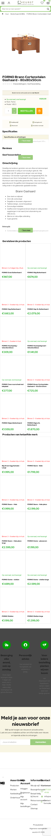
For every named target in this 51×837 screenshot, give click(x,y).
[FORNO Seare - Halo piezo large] (13, 524)
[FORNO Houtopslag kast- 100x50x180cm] (38, 329)
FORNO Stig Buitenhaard (36, 273)
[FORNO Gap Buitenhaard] (13, 292)
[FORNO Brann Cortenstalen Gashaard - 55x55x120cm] (38, 368)
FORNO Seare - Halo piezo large (11, 542)
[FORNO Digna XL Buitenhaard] (38, 406)
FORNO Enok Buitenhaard (11, 273)
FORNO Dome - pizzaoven (37, 541)
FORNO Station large (35, 616)
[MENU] (3, 3)
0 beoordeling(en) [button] (19, 84)
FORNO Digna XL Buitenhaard (33, 424)
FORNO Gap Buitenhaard (11, 309)
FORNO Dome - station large (38, 580)
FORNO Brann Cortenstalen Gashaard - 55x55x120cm (37, 385)
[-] (14, 112)
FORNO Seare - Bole (35, 466)
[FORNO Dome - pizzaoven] (38, 524)
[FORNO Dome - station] (13, 563)
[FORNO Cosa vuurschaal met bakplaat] (13, 368)
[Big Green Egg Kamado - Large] (13, 449)
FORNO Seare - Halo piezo (37, 504)
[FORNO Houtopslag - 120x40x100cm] (13, 329)
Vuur (7, 14)
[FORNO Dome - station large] (38, 563)
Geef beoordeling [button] (33, 84)
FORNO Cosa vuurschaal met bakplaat (13, 385)
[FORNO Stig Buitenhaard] (38, 256)
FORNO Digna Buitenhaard (12, 423)
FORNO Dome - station (10, 580)
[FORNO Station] (13, 599)
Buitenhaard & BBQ (18, 14)
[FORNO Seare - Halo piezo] (38, 488)
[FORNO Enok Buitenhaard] (13, 256)
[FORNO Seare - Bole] (38, 449)
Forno (13, 102)
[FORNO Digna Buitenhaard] (13, 406)
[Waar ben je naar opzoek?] (48, 8)
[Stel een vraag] (39, 111)
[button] (26, 111)
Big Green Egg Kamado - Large (11, 467)
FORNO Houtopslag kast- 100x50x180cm (36, 347)
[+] (14, 109)
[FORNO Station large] (38, 599)
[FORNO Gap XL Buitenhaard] (38, 292)
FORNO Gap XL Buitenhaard (37, 309)
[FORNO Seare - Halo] (13, 488)
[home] (2, 14)
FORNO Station (7, 616)
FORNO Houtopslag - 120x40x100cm (10, 347)
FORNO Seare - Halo (9, 504)
